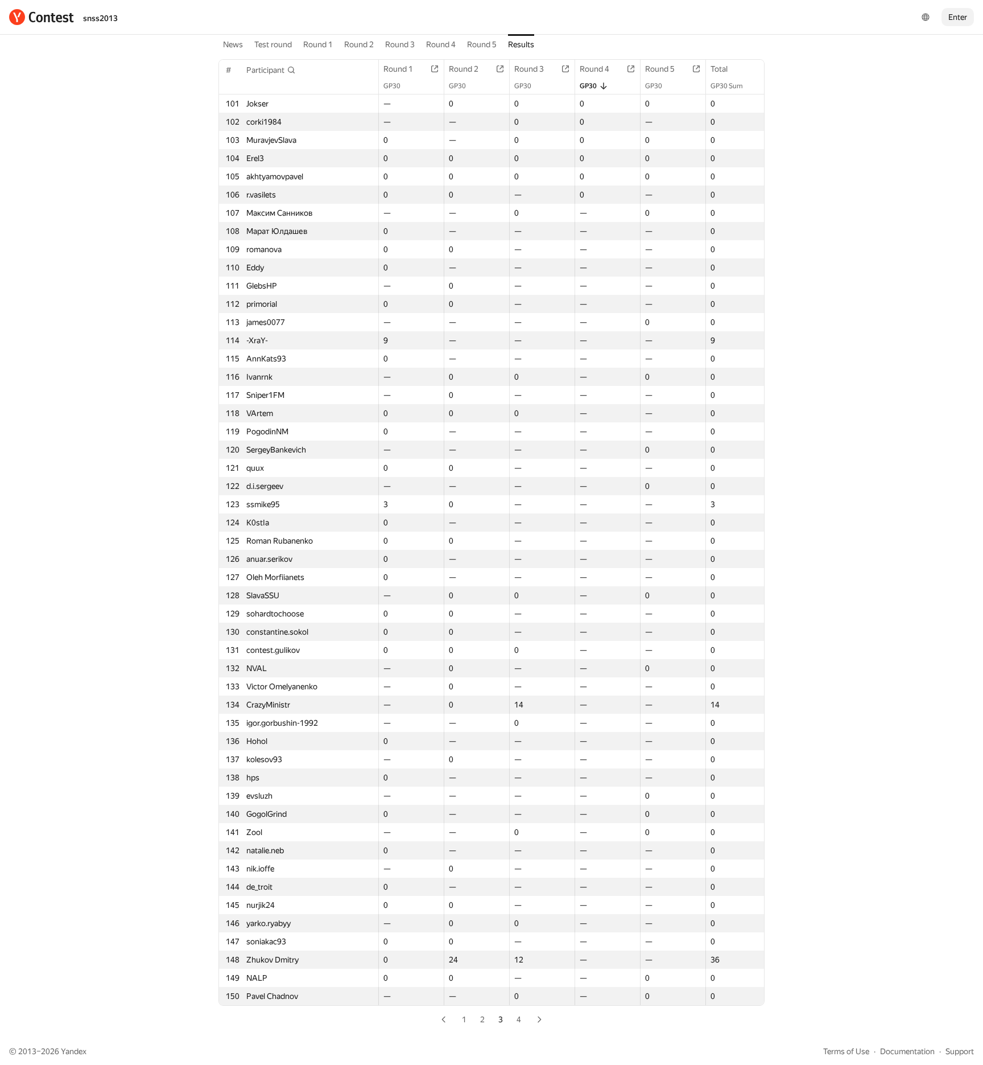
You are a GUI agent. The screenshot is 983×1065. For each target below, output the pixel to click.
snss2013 (100, 18)
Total (719, 68)
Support (959, 1051)
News (233, 44)
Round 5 (482, 44)
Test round (273, 44)
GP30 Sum (727, 86)
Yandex (73, 1051)
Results (521, 44)
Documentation (907, 1051)
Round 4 (441, 44)
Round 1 (318, 44)
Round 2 (359, 44)
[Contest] (41, 17)
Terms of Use (846, 1051)
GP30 (391, 86)
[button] (271, 70)
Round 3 (400, 44)
